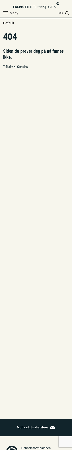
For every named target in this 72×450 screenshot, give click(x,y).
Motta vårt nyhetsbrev (32, 427)
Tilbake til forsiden (15, 66)
